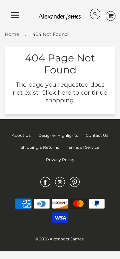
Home (12, 34)
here (64, 92)
